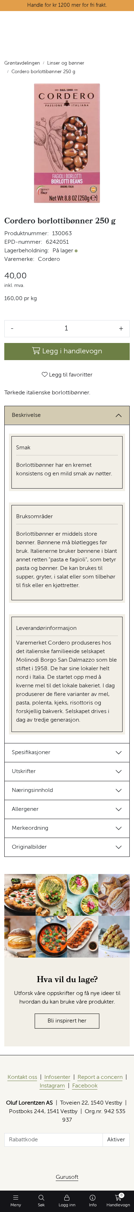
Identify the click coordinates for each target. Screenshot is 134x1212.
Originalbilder (29, 847)
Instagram (52, 1086)
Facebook (85, 1086)
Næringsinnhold (32, 790)
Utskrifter (24, 771)
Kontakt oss (22, 1077)
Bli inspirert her (67, 1021)
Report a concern (100, 1077)
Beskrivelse (26, 415)
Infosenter (57, 1077)
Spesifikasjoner (31, 753)
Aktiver (116, 1140)
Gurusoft (67, 1177)
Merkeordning (30, 828)
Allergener (25, 809)
